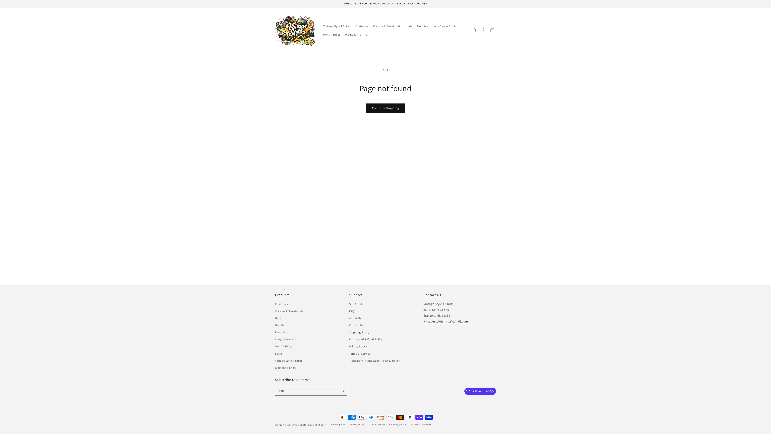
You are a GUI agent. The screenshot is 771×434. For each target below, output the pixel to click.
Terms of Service (359, 353)
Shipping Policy (359, 332)
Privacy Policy (358, 346)
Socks (278, 353)
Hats (278, 318)
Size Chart (355, 304)
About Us (355, 318)
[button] (474, 30)
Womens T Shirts (286, 368)
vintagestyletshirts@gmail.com (445, 321)
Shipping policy (397, 424)
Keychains (281, 332)
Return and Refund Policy (365, 339)
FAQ (351, 311)
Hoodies (280, 325)
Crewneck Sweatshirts (289, 311)
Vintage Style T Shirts (288, 360)
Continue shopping (385, 108)
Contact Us (356, 325)
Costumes (281, 304)
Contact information (420, 424)
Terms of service (376, 424)
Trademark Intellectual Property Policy (374, 360)
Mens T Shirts (283, 346)
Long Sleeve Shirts (287, 339)
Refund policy (338, 424)
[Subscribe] (342, 391)
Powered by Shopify (317, 424)
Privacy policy (357, 424)
